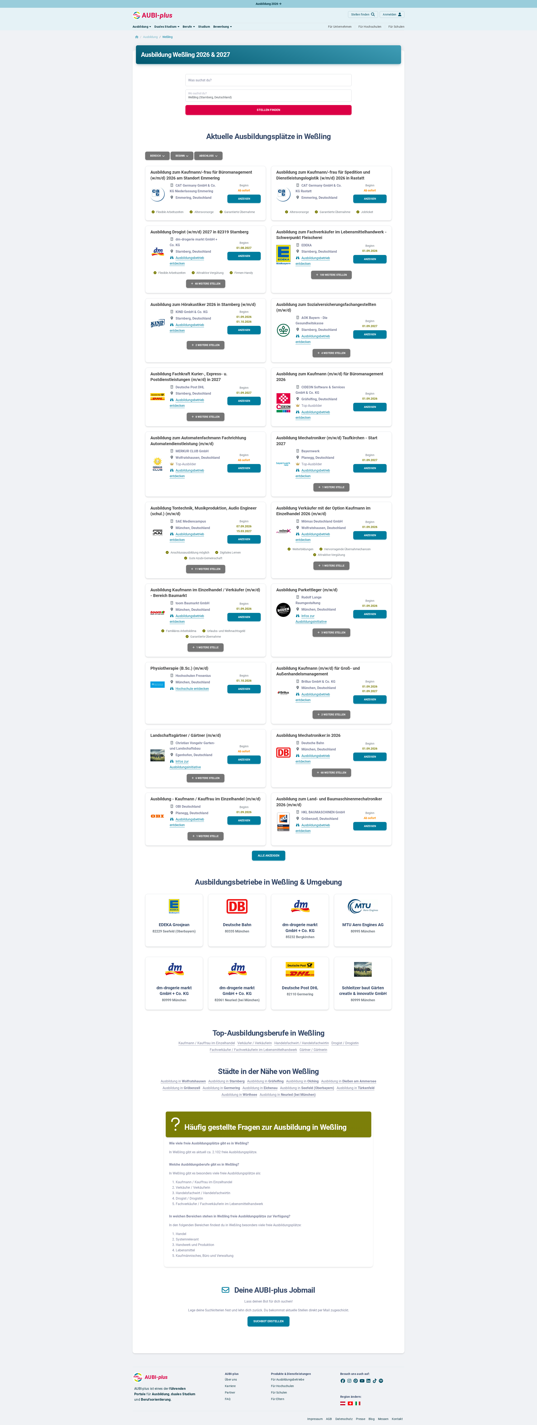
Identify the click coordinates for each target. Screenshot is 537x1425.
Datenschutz (344, 1419)
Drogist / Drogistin (345, 1043)
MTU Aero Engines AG (363, 924)
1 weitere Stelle (333, 487)
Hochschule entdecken (192, 688)
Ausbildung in (183, 1081)
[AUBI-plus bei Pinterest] (355, 1380)
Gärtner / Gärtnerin (313, 1050)
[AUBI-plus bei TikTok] (374, 1380)
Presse (360, 1419)
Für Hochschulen (282, 1386)
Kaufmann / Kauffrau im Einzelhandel (207, 1043)
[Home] (136, 37)
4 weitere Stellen (333, 353)
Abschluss (206, 155)
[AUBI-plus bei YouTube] (362, 1380)
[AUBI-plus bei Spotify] (381, 1380)
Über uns (231, 1379)
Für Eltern (277, 1399)
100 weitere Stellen (333, 274)
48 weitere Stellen (207, 283)
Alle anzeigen (268, 855)
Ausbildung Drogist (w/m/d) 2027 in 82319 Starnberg (199, 231)
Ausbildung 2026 (267, 3)
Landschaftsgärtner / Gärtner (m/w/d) (185, 735)
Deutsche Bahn (237, 924)
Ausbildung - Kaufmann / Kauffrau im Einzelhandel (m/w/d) (205, 798)
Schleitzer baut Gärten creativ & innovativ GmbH (363, 990)
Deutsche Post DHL (300, 987)
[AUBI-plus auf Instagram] (349, 1380)
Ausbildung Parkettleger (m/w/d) (307, 589)
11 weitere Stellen (207, 569)
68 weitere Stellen (333, 772)
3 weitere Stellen (333, 632)
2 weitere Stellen (207, 345)
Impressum (315, 1419)
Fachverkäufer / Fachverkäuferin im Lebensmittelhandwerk (253, 1050)
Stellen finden (268, 110)
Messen (383, 1419)
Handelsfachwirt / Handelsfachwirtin (301, 1043)
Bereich (155, 155)
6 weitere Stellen (207, 778)
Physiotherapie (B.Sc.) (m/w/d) (179, 668)
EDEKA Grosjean (174, 924)
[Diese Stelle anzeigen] (157, 194)
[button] (142, 26)
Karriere (230, 1386)
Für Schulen (279, 1392)
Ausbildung (150, 37)
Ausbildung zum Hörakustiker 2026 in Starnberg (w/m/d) (203, 304)
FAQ (228, 1399)
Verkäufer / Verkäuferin (254, 1043)
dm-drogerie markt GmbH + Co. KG (300, 927)
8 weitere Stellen (207, 416)
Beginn (180, 155)
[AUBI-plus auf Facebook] (343, 1380)
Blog (372, 1419)
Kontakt (397, 1419)
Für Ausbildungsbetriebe (287, 1379)
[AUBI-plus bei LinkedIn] (368, 1380)
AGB (329, 1419)
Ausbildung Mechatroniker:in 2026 (308, 735)
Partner (230, 1392)
